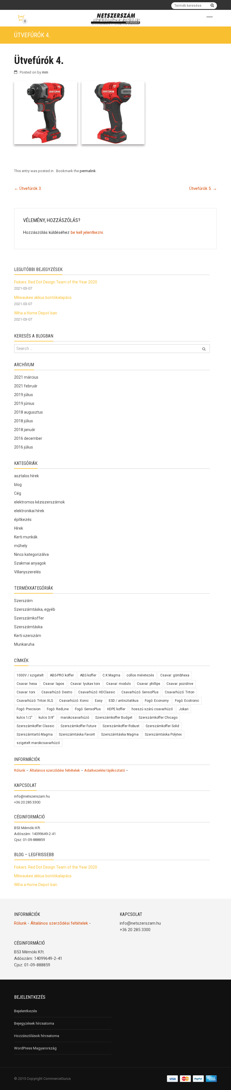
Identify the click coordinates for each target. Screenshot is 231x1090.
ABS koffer (88, 675)
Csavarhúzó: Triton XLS (35, 701)
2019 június (24, 403)
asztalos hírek (26, 476)
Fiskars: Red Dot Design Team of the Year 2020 (55, 282)
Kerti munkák (25, 537)
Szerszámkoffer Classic (35, 726)
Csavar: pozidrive (179, 684)
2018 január (24, 429)
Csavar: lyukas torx (85, 684)
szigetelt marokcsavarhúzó (38, 743)
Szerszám (23, 600)
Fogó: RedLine (58, 709)
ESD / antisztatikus (124, 701)
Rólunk (19, 770)
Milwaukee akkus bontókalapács (43, 297)
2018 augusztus (28, 412)
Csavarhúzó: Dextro (56, 692)
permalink (88, 171)
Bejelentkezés (25, 1011)
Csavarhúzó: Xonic (74, 701)
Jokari (183, 709)
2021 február (25, 386)
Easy (99, 701)
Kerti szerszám (27, 635)
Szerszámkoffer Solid (162, 726)
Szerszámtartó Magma (35, 734)
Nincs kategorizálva (31, 554)
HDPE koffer (116, 709)
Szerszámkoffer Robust (121, 726)
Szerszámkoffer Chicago (158, 718)
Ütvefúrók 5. (203, 188)
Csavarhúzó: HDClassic (96, 692)
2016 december (28, 438)
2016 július (23, 447)
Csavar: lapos (53, 684)
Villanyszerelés (27, 572)
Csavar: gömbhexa (174, 675)
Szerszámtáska (28, 627)
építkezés (23, 519)
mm (45, 72)
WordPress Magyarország (35, 1048)
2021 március (26, 377)
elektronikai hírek (29, 511)
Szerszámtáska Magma (120, 734)
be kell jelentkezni (87, 232)
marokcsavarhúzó (75, 718)
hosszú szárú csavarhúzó (152, 709)
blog (18, 484)
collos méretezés (140, 675)
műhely (20, 545)
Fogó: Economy (157, 701)
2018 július (23, 421)
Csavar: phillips (148, 684)
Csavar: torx (26, 692)
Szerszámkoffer (29, 618)
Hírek (18, 528)
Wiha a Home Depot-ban (35, 313)
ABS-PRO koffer (62, 675)
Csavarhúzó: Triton (179, 692)
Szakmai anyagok (30, 563)
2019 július (23, 394)
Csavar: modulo (118, 684)
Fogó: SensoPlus (88, 709)
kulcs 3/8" (46, 718)
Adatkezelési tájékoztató (104, 770)
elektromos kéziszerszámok (39, 502)
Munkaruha (24, 644)
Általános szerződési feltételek (55, 770)
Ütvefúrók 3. (28, 188)
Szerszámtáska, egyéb (34, 609)
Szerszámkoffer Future (78, 726)
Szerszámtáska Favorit (77, 734)
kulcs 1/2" (24, 718)
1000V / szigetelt (30, 675)
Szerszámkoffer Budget (113, 718)
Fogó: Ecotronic (187, 701)
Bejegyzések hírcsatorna (34, 1023)
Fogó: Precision (29, 709)
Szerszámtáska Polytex (163, 734)
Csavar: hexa (27, 684)
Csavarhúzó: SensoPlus (140, 692)
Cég (17, 493)
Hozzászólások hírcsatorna (36, 1036)
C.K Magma (111, 675)
